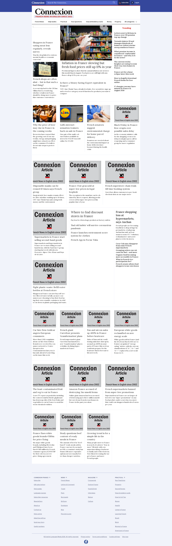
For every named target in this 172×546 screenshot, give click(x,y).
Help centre (38, 514)
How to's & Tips (120, 497)
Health (117, 505)
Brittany (64, 501)
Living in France (120, 510)
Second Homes (120, 489)
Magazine (91, 477)
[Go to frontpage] (54, 13)
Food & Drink (92, 489)
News (63, 477)
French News (39, 22)
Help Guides (52, 22)
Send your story (39, 522)
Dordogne (64, 505)
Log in (137, 2)
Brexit (117, 518)
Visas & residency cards (122, 493)
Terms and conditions (99, 537)
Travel (63, 489)
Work (117, 522)
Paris (62, 493)
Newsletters (38, 501)
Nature (90, 497)
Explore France (93, 485)
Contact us (37, 510)
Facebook (86, 542)
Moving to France (121, 526)
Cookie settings (114, 537)
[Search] (113, 2)
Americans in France (122, 531)
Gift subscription (39, 485)
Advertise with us (39, 518)
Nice (62, 510)
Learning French (120, 514)
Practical (64, 22)
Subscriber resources (41, 497)
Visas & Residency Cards (94, 22)
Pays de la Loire (66, 514)
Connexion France (41, 477)
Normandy (64, 497)
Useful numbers (39, 526)
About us (37, 505)
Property (118, 22)
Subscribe (125, 2)
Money (109, 22)
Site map (125, 537)
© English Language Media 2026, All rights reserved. (61, 537)
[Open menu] (131, 21)
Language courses (40, 493)
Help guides (38, 489)
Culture (90, 501)
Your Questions (76, 22)
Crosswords (92, 480)
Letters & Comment (68, 485)
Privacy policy (85, 537)
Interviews (91, 493)
